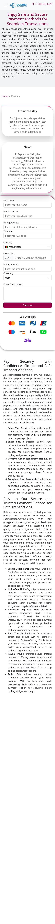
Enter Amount (10, 264)
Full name (8, 200)
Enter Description (12, 284)
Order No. (8, 253)
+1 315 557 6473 (43, 4)
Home (5, 96)
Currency (8, 273)
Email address (10, 211)
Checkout (27, 305)
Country (7, 242)
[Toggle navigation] (5, 5)
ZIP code (8, 231)
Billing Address (11, 222)
